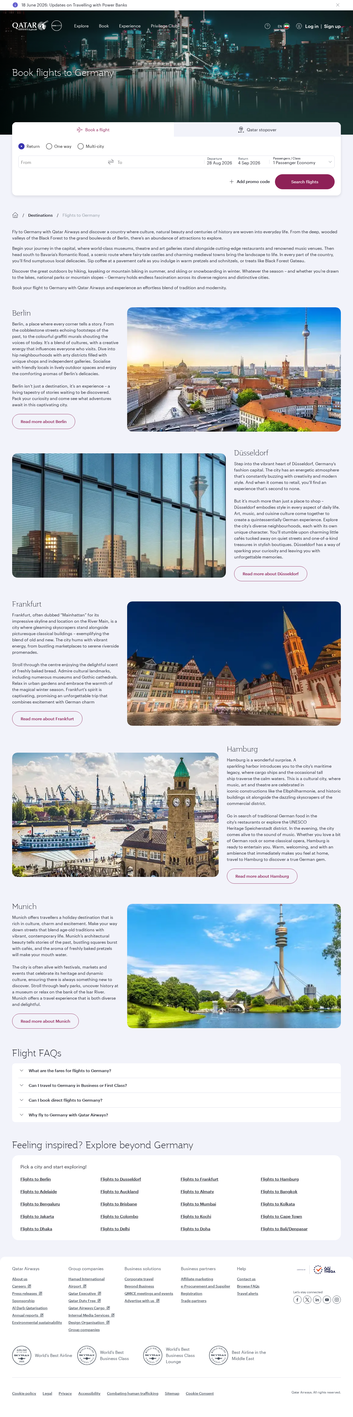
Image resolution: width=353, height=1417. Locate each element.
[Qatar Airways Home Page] (30, 26)
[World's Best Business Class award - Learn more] (86, 1355)
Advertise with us (139, 1300)
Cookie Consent (200, 1393)
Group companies (86, 1268)
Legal (47, 1393)
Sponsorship (23, 1300)
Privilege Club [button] (164, 25)
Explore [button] (81, 25)
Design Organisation (86, 1322)
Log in (312, 26)
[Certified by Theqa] (316, 1272)
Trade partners (193, 1300)
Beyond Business (139, 1286)
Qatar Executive (82, 1293)
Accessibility (89, 1393)
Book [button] (104, 25)
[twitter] (307, 1300)
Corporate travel (139, 1279)
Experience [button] (130, 25)
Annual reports (25, 1315)
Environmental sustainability (37, 1322)
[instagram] (337, 1300)
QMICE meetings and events (149, 1293)
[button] (179, 1070)
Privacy (65, 1393)
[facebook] (297, 1300)
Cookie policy (24, 1393)
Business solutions (143, 1268)
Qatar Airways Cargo (86, 1308)
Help (241, 1268)
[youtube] (327, 1300)
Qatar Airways (26, 1268)
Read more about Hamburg (262, 876)
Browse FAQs (248, 1286)
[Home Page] (15, 215)
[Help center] (267, 26)
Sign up (332, 26)
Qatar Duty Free (82, 1300)
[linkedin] (317, 1300)
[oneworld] (56, 26)
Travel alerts (247, 1293)
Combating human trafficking (132, 1393)
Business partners (198, 1268)
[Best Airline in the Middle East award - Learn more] (218, 1355)
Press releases (24, 1293)
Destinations (40, 215)
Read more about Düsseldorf (271, 573)
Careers (19, 1286)
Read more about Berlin (44, 421)
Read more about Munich (45, 1021)
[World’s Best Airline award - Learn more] (21, 1355)
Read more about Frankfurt (47, 718)
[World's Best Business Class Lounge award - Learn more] (152, 1355)
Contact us (246, 1279)
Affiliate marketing (197, 1279)
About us (19, 1279)
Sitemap (172, 1393)
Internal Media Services (88, 1315)
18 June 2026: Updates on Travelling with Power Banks (74, 4)
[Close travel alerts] (338, 5)
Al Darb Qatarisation (30, 1308)
